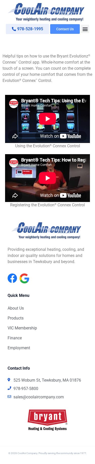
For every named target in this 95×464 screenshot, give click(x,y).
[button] (85, 29)
